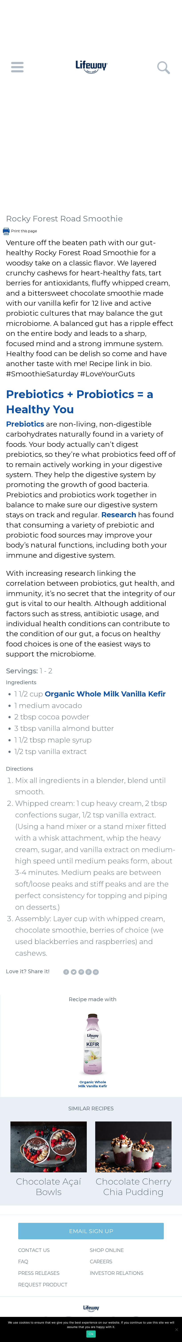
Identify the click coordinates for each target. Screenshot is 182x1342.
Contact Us (34, 1250)
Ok (91, 1334)
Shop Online (107, 1250)
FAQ (23, 1261)
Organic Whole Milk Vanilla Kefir (105, 694)
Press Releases (38, 1273)
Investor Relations (116, 1273)
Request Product (42, 1285)
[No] (176, 1329)
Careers (101, 1261)
